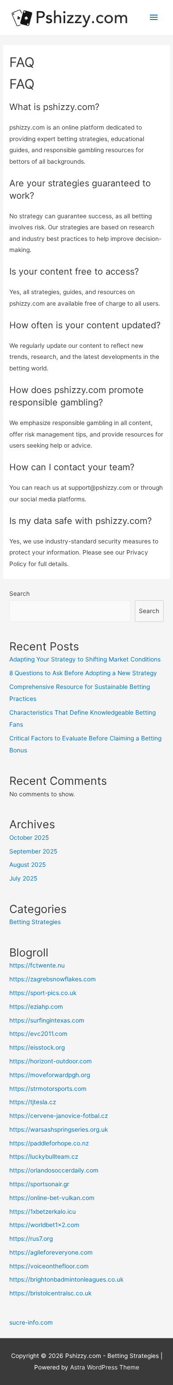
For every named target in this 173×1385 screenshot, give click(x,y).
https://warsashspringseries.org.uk (58, 1129)
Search (19, 593)
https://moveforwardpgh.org (49, 1074)
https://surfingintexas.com (46, 1020)
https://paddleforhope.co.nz (49, 1143)
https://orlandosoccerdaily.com (53, 1170)
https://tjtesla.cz (32, 1102)
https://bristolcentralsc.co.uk (50, 1293)
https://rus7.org (31, 1238)
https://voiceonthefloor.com (49, 1266)
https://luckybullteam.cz (43, 1156)
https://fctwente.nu (37, 965)
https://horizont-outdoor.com (50, 1061)
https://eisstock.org (37, 1047)
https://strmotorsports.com (47, 1088)
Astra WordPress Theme (104, 1367)
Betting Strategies (35, 921)
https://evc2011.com (38, 1033)
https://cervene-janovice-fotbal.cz (58, 1115)
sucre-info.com (31, 1322)
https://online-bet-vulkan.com (51, 1197)
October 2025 (29, 837)
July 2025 (23, 878)
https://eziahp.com (36, 1006)
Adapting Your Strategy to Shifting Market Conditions (85, 659)
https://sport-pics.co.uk (42, 992)
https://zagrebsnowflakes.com (52, 979)
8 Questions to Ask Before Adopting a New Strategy (83, 673)
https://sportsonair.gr (39, 1184)
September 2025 (33, 851)
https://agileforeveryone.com (51, 1252)
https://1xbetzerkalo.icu (42, 1211)
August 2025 (27, 864)
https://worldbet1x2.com (44, 1224)
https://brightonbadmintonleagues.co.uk (66, 1279)
